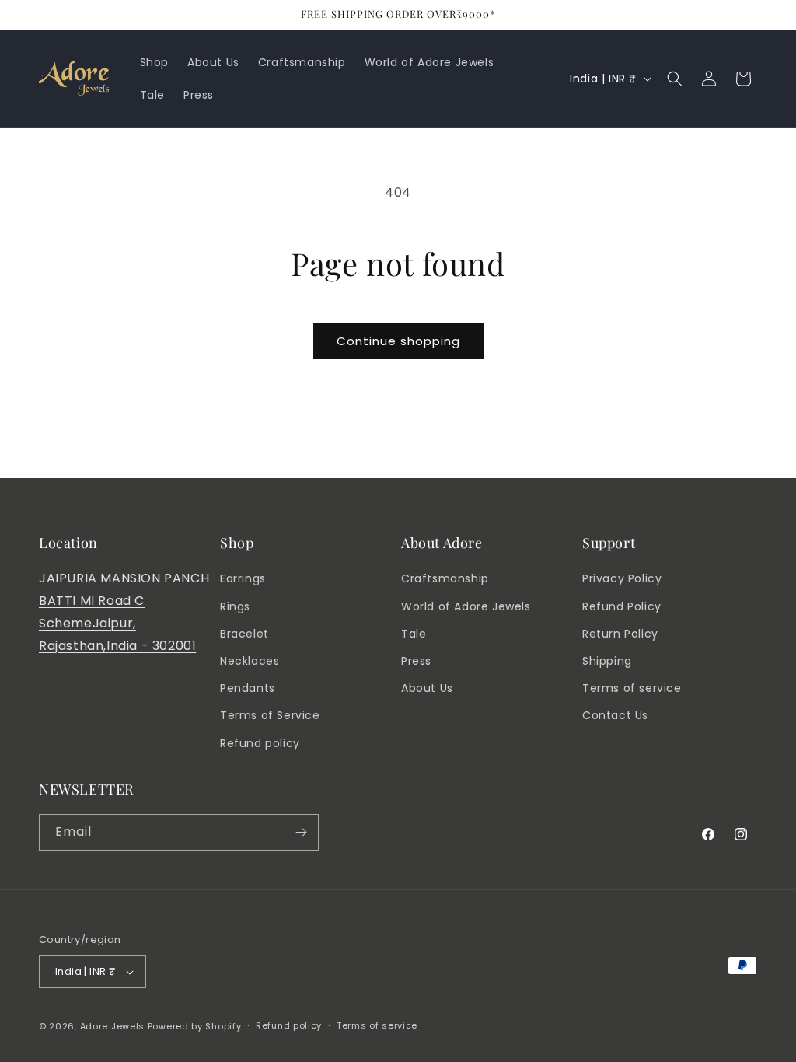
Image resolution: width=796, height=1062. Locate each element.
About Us (427, 688)
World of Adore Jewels (466, 606)
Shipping (607, 661)
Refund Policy (622, 606)
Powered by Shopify (195, 1026)
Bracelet (244, 633)
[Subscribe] (301, 832)
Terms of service (632, 688)
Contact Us (615, 715)
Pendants (247, 688)
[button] (675, 78)
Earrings (243, 578)
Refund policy (260, 743)
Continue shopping (398, 341)
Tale (413, 633)
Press (416, 661)
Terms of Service (270, 715)
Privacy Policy (622, 578)
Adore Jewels (112, 1026)
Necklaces (249, 661)
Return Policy (620, 633)
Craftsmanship (445, 578)
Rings (235, 606)
